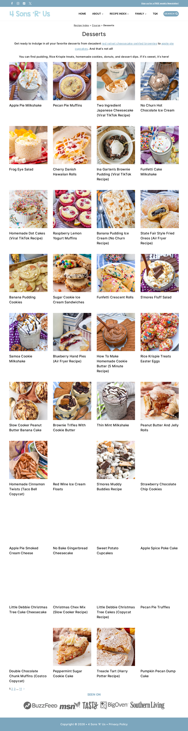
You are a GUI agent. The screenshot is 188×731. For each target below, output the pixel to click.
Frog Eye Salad (21, 169)
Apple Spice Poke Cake (159, 548)
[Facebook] (12, 3)
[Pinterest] (24, 3)
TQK (156, 13)
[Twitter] (30, 3)
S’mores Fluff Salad (156, 297)
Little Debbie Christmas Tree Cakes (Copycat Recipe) (116, 612)
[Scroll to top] (181, 720)
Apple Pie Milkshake (25, 105)
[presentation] (28, 81)
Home (82, 13)
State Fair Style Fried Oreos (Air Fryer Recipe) (158, 238)
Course (96, 25)
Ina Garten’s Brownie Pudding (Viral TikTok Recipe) (114, 174)
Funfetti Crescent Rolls (115, 297)
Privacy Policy (118, 724)
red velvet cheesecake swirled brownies (129, 43)
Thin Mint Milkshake (113, 425)
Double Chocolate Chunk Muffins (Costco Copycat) (28, 676)
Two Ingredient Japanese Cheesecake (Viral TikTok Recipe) (115, 110)
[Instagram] (18, 3)
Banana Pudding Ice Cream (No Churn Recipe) (113, 238)
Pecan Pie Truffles (155, 607)
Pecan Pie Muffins (67, 105)
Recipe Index (81, 25)
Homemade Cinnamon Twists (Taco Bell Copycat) (27, 489)
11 (20, 689)
